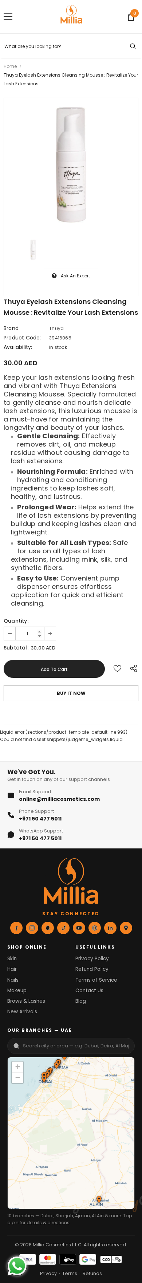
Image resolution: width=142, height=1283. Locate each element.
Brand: (12, 328)
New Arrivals (22, 1011)
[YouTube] (79, 928)
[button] (56, 1066)
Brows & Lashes (26, 1001)
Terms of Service (96, 980)
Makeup (17, 990)
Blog (80, 1001)
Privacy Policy (92, 958)
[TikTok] (63, 928)
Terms (69, 1273)
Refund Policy (92, 969)
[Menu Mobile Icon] (8, 16)
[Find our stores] (126, 928)
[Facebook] (16, 928)
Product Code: (22, 337)
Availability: (18, 347)
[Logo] (71, 16)
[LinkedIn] (110, 928)
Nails (13, 980)
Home (10, 66)
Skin (12, 958)
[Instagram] (32, 928)
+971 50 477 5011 (40, 818)
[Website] (94, 928)
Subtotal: (16, 647)
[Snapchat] (48, 928)
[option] (71, 165)
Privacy (48, 1273)
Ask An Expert (75, 276)
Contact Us (89, 990)
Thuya (56, 328)
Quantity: (16, 620)
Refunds (92, 1273)
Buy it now (71, 693)
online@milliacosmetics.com (59, 799)
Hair (12, 969)
